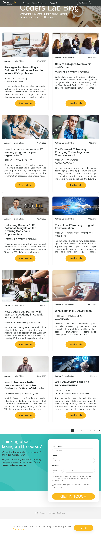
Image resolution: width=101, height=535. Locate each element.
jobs (36, 393)
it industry (34, 322)
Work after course (39, 3)
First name (57, 446)
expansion (85, 72)
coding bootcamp (13, 81)
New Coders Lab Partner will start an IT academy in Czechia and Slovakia (23, 314)
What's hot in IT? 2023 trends (73, 310)
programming (74, 316)
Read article (25, 103)
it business (86, 393)
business (21, 322)
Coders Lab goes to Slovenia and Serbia (73, 66)
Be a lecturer (61, 513)
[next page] (99, 430)
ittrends (9, 160)
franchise (60, 72)
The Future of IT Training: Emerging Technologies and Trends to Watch (72, 152)
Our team (43, 513)
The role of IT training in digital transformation (74, 227)
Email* (55, 455)
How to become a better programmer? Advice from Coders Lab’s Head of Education (24, 385)
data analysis (62, 318)
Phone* (55, 465)
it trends (9, 78)
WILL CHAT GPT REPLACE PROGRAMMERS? (72, 384)
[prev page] (68, 430)
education (72, 160)
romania (8, 239)
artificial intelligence (66, 393)
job (30, 160)
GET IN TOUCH (73, 496)
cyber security (62, 390)
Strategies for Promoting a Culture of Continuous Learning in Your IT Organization (24, 70)
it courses (21, 160)
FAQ (36, 513)
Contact (85, 3)
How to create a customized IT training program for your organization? (23, 152)
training (20, 78)
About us (52, 513)
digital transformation (79, 233)
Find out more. (19, 529)
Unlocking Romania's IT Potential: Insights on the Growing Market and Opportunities (20, 230)
